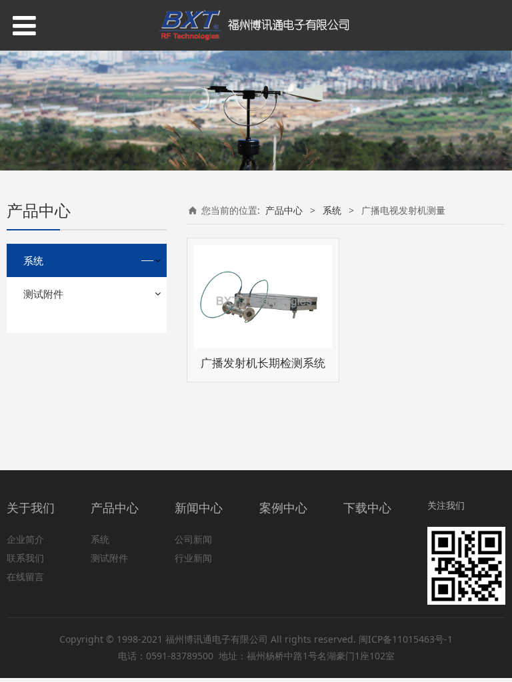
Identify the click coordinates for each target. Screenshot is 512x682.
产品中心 (284, 210)
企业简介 (25, 539)
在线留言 (25, 576)
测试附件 (43, 293)
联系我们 (25, 557)
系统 (33, 260)
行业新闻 (193, 557)
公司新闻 (193, 539)
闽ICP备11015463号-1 (406, 639)
